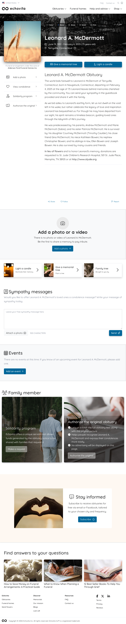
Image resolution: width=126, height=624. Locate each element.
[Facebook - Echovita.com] (97, 597)
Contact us (110, 3)
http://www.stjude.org (84, 159)
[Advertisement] (83, 181)
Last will (36, 611)
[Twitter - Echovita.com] (102, 597)
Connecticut (65, 48)
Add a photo (61, 248)
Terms (98, 600)
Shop (116, 8)
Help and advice (99, 8)
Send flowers (7, 607)
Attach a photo (14, 332)
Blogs (35, 607)
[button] (11, 3)
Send (114, 332)
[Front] (13, 9)
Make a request (16, 449)
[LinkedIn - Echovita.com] (108, 597)
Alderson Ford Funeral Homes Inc (22, 68)
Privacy (99, 604)
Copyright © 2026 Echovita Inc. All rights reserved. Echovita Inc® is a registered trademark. (44, 621)
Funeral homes (78, 8)
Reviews (99, 608)
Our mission (38, 603)
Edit (120, 24)
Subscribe (86, 519)
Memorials (37, 599)
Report (116, 201)
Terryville (53, 48)
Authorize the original (81, 455)
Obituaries (58, 8)
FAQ (101, 3)
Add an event (13, 371)
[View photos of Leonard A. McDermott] (22, 41)
